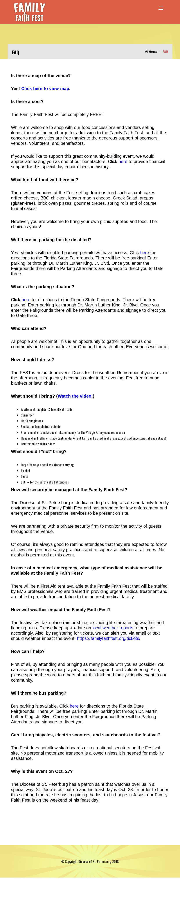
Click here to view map (45, 88)
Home (152, 51)
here (123, 161)
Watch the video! (75, 396)
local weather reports (112, 627)
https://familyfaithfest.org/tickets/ (108, 638)
